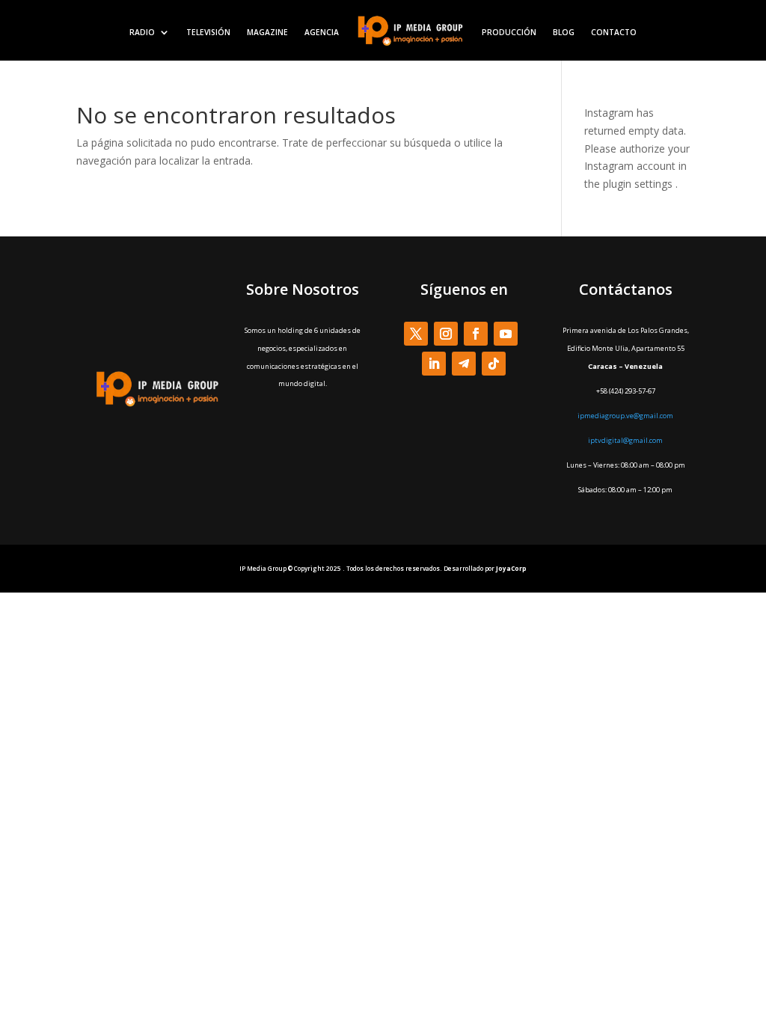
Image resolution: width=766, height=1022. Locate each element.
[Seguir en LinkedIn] (434, 364)
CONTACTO (614, 32)
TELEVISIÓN (208, 32)
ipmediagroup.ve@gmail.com (625, 415)
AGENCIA (321, 32)
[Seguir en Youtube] (506, 334)
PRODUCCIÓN (509, 32)
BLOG (563, 32)
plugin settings (639, 184)
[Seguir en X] (416, 334)
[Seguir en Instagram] (446, 334)
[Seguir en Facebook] (476, 334)
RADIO (142, 32)
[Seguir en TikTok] (494, 364)
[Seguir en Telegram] (464, 364)
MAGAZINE (267, 32)
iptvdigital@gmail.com (625, 440)
